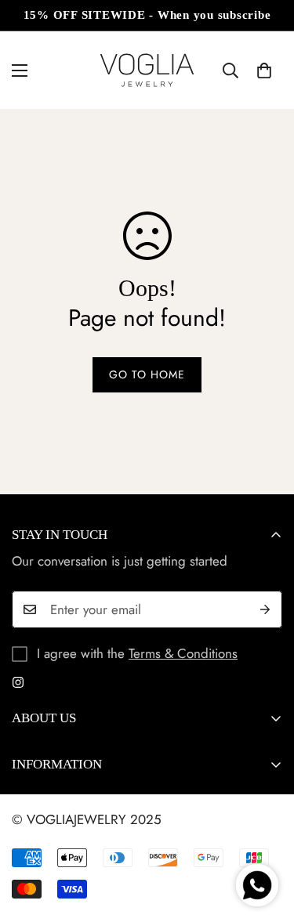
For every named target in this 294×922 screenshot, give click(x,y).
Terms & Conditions (183, 653)
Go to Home (147, 374)
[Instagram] (18, 682)
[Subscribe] (265, 609)
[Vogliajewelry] (147, 70)
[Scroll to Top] (265, 839)
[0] (264, 70)
